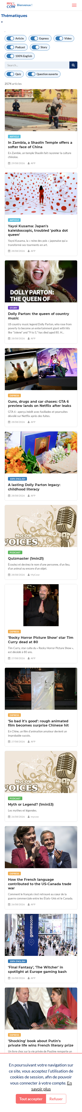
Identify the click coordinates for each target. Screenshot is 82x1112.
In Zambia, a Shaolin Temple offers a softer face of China (40, 145)
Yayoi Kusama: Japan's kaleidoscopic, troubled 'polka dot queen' (38, 230)
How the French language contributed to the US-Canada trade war (39, 884)
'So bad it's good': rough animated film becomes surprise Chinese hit (38, 723)
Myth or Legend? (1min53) (31, 804)
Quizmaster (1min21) (26, 559)
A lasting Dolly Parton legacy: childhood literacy (34, 487)
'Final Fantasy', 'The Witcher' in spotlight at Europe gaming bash (37, 969)
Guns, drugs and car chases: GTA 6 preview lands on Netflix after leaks (39, 404)
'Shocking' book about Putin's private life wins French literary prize (40, 1043)
